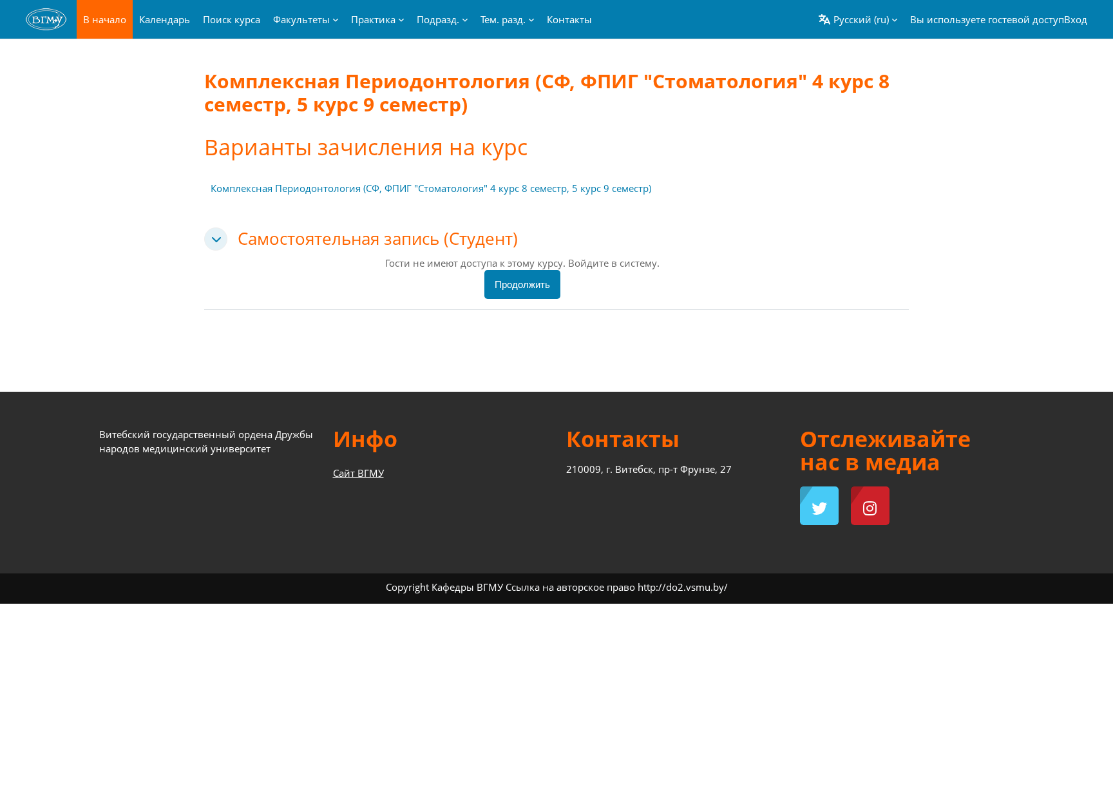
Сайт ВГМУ (358, 472)
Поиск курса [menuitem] (231, 19)
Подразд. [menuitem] (438, 19)
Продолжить (522, 284)
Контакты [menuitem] (569, 19)
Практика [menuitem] (373, 19)
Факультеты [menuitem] (301, 19)
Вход (1075, 19)
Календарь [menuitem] (164, 19)
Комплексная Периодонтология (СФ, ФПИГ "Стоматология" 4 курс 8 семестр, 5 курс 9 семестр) (431, 188)
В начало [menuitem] (104, 19)
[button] (857, 19)
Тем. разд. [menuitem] (503, 19)
